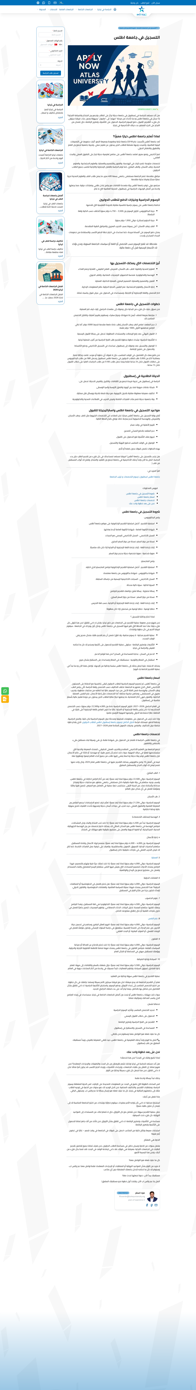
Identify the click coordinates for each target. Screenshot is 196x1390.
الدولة (60, 61)
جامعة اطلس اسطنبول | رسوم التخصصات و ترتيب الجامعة (135, 477)
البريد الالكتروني (55, 50)
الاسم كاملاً (57, 30)
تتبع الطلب (145, 3)
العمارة (154, 857)
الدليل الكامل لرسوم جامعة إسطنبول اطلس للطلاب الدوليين (108, 722)
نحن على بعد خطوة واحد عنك (142, 503)
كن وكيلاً (134, 3)
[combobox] (59, 44)
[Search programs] (61, 3)
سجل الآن (155, 3)
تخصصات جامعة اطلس (144, 500)
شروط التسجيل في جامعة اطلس (140, 494)
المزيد (60, 117)
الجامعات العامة (66, 9)
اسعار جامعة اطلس (146, 497)
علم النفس (153, 918)
